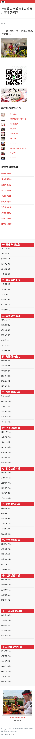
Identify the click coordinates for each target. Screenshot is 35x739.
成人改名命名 (6, 190)
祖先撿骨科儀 (6, 412)
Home (3, 23)
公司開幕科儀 (6, 310)
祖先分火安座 (6, 422)
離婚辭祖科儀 (6, 473)
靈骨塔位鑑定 (6, 386)
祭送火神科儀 (6, 564)
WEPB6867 (13, 143)
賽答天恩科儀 (6, 671)
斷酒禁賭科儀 (14, 133)
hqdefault (13, 158)
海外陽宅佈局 (6, 207)
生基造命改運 (6, 274)
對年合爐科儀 (6, 396)
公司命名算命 (6, 196)
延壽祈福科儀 (6, 682)
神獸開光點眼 (6, 529)
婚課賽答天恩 (6, 493)
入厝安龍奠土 (6, 595)
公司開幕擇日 (6, 294)
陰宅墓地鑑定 (6, 376)
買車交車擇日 (6, 345)
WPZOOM (11, 734)
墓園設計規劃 (6, 381)
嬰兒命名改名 (14, 114)
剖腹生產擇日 (6, 213)
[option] (17, 705)
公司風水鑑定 (6, 305)
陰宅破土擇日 (6, 340)
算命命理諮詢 (14, 124)
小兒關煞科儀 (6, 631)
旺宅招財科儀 (6, 224)
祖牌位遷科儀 (6, 401)
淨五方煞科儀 (6, 554)
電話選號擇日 (6, 351)
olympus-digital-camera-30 (18, 148)
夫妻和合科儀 (6, 478)
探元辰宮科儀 (6, 651)
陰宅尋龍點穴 (6, 361)
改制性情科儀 (6, 615)
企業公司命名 (6, 284)
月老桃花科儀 (6, 483)
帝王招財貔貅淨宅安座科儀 (18, 119)
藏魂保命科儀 (6, 457)
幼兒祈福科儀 (6, 636)
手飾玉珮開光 (6, 518)
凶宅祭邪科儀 (6, 549)
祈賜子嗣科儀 (6, 625)
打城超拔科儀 (6, 666)
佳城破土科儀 (6, 406)
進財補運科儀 (6, 656)
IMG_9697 (13, 129)
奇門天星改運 (6, 174)
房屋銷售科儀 (6, 590)
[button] (4, 704)
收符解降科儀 (6, 463)
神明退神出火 (6, 513)
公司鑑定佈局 (6, 289)
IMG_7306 (13, 138)
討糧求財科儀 (6, 432)
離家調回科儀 (6, 544)
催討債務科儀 (6, 661)
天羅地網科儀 (6, 437)
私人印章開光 (6, 524)
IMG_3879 (13, 153)
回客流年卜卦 (6, 259)
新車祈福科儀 (6, 600)
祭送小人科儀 (6, 442)
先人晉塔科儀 (6, 417)
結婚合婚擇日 (6, 218)
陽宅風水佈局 (6, 202)
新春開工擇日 (6, 299)
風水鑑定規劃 (6, 366)
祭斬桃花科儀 (6, 488)
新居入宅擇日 (6, 335)
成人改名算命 (6, 269)
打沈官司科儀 (6, 447)
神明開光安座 (6, 508)
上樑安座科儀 (6, 570)
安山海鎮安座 (6, 534)
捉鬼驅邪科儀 (6, 559)
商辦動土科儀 (6, 585)
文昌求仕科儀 (6, 676)
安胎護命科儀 (6, 620)
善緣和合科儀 (6, 498)
